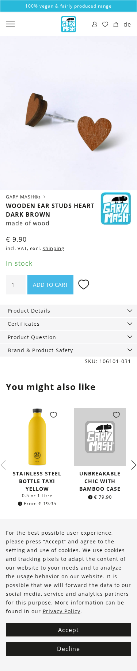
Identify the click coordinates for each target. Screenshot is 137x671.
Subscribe (68, 414)
